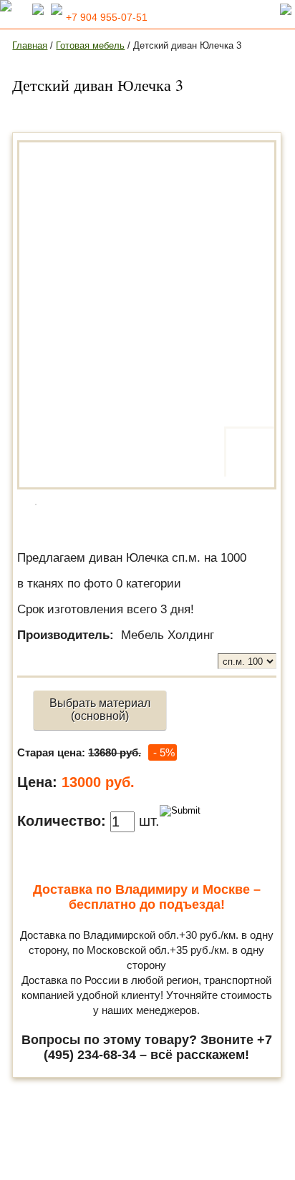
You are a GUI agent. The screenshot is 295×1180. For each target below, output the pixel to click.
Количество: (61, 821)
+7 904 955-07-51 (107, 17)
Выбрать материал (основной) (99, 709)
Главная (29, 45)
